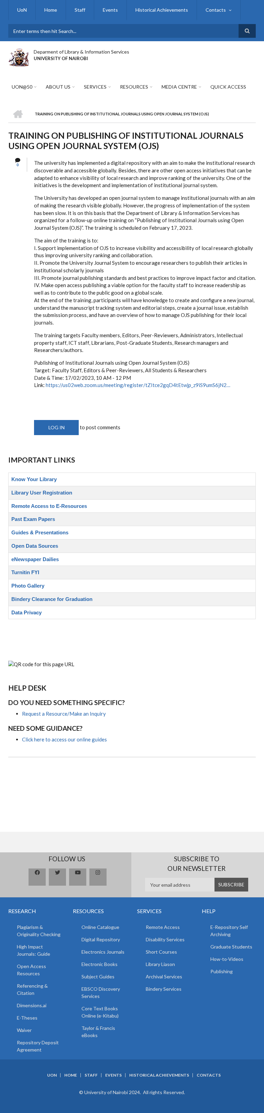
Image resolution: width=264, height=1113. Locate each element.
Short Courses (161, 952)
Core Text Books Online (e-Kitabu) (100, 1012)
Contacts (216, 10)
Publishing (221, 971)
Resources (134, 87)
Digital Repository (100, 939)
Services (95, 87)
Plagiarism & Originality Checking (38, 930)
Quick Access (228, 87)
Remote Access (163, 927)
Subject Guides (97, 976)
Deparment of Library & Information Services (81, 52)
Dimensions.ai (31, 1005)
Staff (80, 10)
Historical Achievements (161, 10)
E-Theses (27, 1018)
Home (50, 10)
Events (110, 10)
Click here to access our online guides (64, 739)
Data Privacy (26, 612)
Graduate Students (231, 947)
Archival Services (164, 976)
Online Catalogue (100, 927)
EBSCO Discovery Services (100, 992)
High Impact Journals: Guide (33, 950)
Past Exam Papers (33, 519)
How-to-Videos (226, 959)
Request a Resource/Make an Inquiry (64, 714)
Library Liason (160, 964)
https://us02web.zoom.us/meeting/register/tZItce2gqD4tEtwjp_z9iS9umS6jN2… (138, 385)
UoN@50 (22, 87)
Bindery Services (164, 989)
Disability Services (165, 939)
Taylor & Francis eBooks (98, 1031)
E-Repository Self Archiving (229, 930)
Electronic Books (99, 964)
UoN (22, 10)
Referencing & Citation (32, 989)
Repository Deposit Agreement (38, 1046)
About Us (58, 87)
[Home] (18, 56)
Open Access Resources (31, 969)
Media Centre (179, 87)
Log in (56, 427)
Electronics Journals (102, 952)
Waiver (24, 1030)
